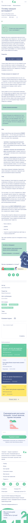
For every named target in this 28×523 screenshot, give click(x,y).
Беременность (6, 381)
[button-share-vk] (9, 274)
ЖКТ (4, 394)
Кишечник (4, 313)
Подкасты (5, 479)
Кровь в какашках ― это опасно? (11, 253)
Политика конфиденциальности (9, 504)
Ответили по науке (8, 471)
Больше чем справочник (9, 476)
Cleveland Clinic (14, 304)
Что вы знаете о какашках (14, 59)
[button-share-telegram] (13, 274)
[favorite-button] (17, 17)
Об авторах (4, 491)
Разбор (4, 360)
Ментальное (6, 474)
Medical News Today (7, 307)
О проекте (4, 489)
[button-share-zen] (17, 484)
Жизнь (4, 466)
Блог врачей (6, 345)
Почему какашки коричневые (10, 107)
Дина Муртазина (9, 13)
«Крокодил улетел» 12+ (20, 491)
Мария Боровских (11, 15)
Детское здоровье (8, 354)
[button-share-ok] (17, 274)
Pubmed (4, 304)
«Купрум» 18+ (17, 489)
